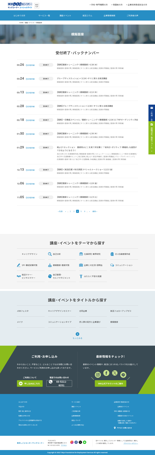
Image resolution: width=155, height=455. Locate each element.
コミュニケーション (102, 154)
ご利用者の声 (132, 15)
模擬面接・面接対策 (64, 68)
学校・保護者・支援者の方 (122, 411)
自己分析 (60, 154)
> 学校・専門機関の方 (99, 4)
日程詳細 (31, 65)
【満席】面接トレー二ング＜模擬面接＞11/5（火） (77, 196)
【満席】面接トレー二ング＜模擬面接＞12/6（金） (77, 183)
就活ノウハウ (76, 420)
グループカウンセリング (124, 156)
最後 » (95, 211)
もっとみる (77, 338)
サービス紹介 (76, 402)
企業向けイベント (123, 406)
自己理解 (81, 156)
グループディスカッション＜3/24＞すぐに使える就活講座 (82, 78)
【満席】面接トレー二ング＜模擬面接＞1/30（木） (77, 133)
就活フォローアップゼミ (121, 310)
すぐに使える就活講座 (89, 68)
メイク (20, 321)
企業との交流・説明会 (93, 265)
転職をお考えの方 (24, 416)
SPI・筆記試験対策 (29, 265)
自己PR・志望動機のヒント (67, 156)
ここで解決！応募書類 (128, 154)
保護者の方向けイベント (126, 416)
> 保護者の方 (117, 4)
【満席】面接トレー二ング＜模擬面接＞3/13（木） (77, 92)
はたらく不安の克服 (92, 276)
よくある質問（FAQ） (78, 425)
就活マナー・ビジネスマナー (28, 276)
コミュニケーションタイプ (59, 321)
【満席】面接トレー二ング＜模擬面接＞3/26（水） (77, 64)
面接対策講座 (104, 68)
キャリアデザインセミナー (59, 310)
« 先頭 (60, 211)
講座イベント (65, 15)
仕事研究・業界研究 (92, 254)
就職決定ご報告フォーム (151, 137)
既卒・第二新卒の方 (25, 411)
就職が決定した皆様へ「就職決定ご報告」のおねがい (127, 422)
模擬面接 (76, 68)
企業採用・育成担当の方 (121, 402)
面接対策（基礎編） (105, 159)
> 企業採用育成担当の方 (136, 4)
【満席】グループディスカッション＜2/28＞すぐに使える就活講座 (85, 105)
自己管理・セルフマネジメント (61, 276)
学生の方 (21, 406)
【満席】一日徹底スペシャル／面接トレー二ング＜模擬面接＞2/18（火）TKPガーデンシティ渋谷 (97, 119)
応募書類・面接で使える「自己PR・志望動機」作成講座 (77, 159)
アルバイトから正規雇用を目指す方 (30, 420)
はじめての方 (19, 15)
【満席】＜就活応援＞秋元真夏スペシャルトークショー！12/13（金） (85, 169)
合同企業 (83, 310)
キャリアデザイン (29, 254)
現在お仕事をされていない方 (28, 425)
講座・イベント (30, 23)
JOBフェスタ (23, 310)
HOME (21, 23)
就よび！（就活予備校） (94, 156)
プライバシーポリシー (131, 443)
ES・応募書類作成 (71, 154)
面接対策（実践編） (117, 68)
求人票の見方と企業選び (90, 321)
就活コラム (87, 15)
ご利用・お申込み (151, 118)
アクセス (64, 445)
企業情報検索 (109, 15)
